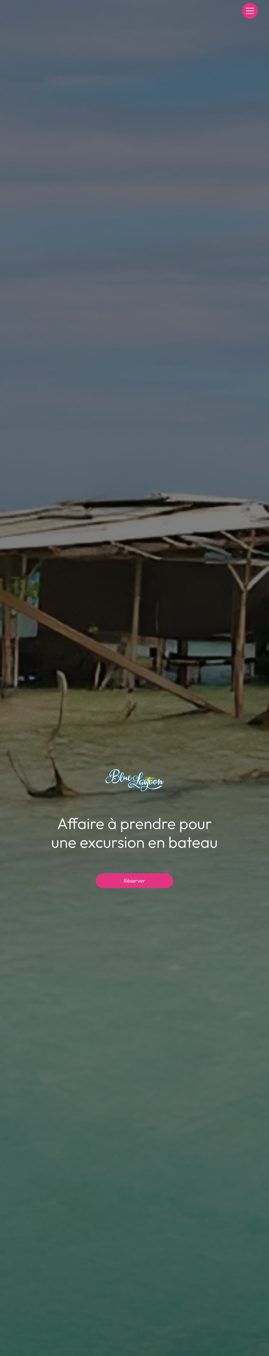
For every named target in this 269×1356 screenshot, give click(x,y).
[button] (249, 11)
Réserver (134, 880)
